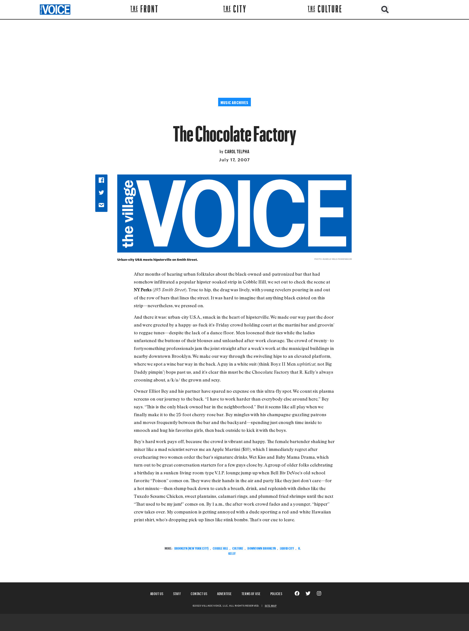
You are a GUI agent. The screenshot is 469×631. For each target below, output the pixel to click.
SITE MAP (271, 605)
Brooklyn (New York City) (191, 547)
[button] (385, 10)
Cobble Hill (220, 547)
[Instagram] (319, 593)
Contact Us (199, 593)
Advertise (224, 593)
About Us (156, 593)
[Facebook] (297, 593)
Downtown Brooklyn (261, 547)
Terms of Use (251, 593)
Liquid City (287, 547)
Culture (237, 547)
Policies (276, 593)
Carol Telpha (237, 150)
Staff (177, 593)
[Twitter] (308, 593)
